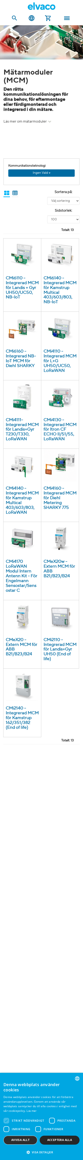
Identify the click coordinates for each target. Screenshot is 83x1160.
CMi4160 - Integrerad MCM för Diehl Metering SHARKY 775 (60, 498)
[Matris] (6, 193)
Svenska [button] (31, 18)
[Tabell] (15, 193)
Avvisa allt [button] (20, 1140)
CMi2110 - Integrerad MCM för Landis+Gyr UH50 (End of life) (60, 649)
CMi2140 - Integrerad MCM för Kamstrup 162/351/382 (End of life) (22, 718)
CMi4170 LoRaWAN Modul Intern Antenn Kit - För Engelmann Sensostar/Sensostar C (21, 575)
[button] (41, 1152)
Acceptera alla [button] (59, 1140)
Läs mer (31, 1111)
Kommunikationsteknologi (27, 165)
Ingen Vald (41, 172)
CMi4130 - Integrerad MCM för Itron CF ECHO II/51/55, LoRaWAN (60, 429)
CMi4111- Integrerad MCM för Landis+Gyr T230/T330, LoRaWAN (22, 429)
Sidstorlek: (63, 211)
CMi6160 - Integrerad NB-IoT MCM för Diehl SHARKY (21, 358)
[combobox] (77, 1078)
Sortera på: (63, 192)
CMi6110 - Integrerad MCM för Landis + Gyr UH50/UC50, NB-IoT (22, 288)
